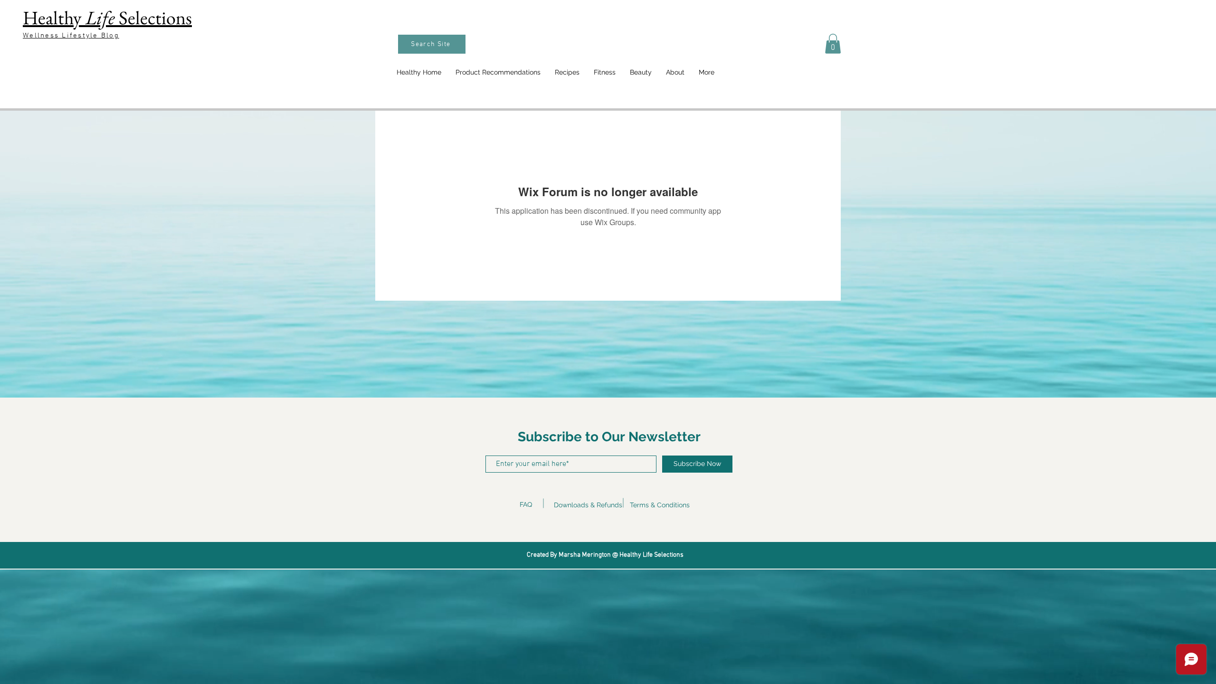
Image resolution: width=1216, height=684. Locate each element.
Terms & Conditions (660, 505)
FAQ (526, 504)
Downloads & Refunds (588, 505)
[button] (833, 44)
